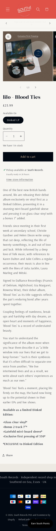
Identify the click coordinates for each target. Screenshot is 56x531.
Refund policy (25, 519)
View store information (19, 179)
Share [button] (9, 455)
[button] (7, 9)
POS (30, 515)
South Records (21, 515)
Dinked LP (13, 120)
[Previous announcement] (6, 23)
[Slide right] (35, 87)
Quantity (8, 128)
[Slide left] (20, 87)
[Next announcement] (50, 23)
